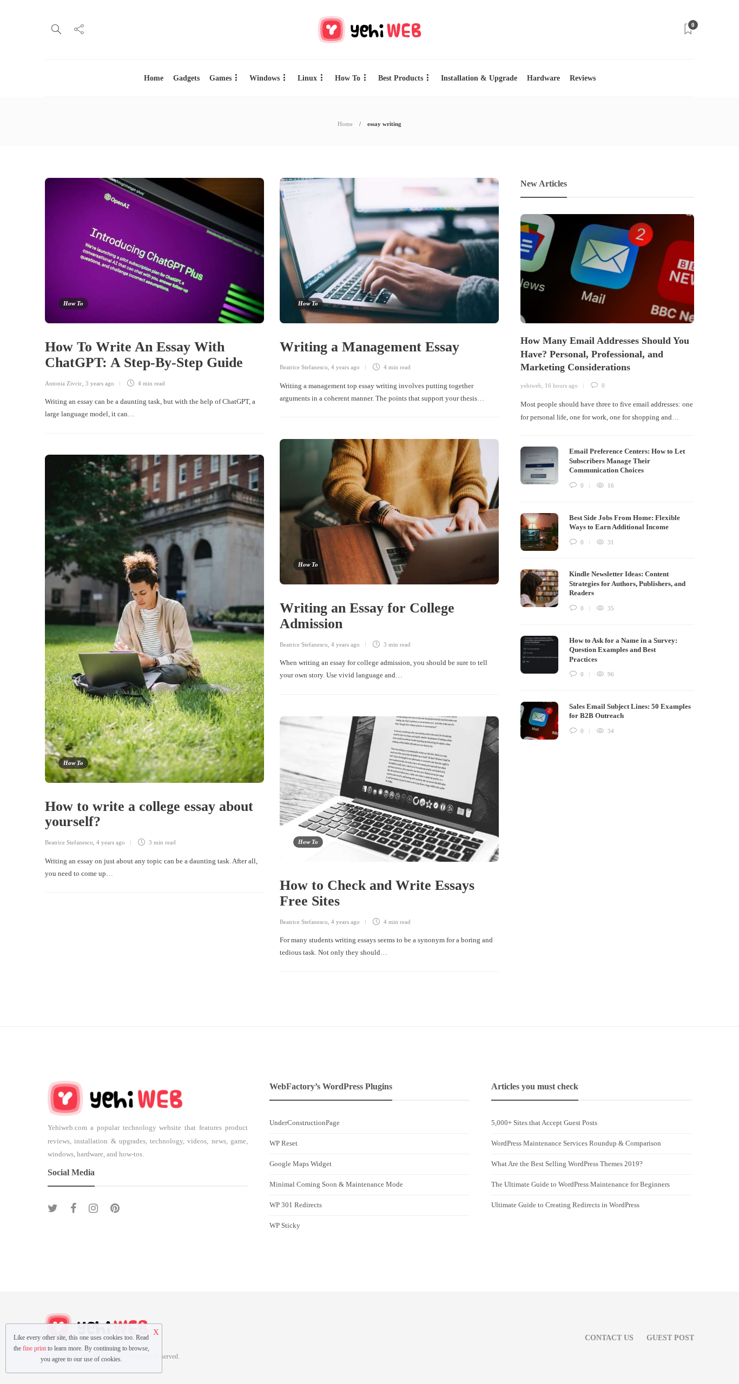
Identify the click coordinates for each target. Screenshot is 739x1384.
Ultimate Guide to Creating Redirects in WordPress (565, 1205)
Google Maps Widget (300, 1164)
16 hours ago (561, 385)
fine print (34, 1348)
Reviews (583, 78)
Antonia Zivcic (63, 383)
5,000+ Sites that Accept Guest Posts (544, 1123)
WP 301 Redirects (295, 1205)
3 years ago (99, 383)
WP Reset (283, 1143)
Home (153, 78)
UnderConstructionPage (304, 1123)
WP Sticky (284, 1225)
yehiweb (531, 385)
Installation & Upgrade (479, 78)
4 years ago (345, 367)
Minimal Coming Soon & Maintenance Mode (336, 1184)
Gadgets (186, 78)
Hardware (543, 78)
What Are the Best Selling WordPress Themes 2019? (567, 1164)
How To (347, 78)
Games (220, 78)
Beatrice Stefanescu (304, 367)
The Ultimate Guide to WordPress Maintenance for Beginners (580, 1184)
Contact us (609, 1338)
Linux (307, 78)
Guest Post (670, 1338)
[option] (607, 477)
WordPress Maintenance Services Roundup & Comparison (576, 1143)
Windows (264, 78)
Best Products (400, 78)
